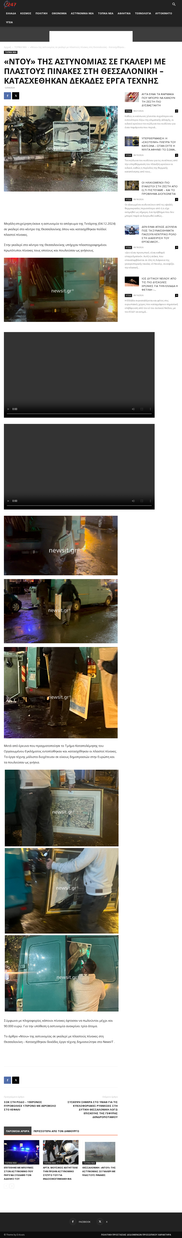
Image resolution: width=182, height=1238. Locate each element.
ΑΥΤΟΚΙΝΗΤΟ (163, 13)
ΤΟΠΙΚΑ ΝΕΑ (105, 13)
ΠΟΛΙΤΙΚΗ (41, 13)
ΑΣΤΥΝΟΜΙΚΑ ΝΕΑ (82, 13)
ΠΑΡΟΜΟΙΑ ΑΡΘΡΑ (17, 1131)
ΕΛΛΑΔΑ (11, 13)
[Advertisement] (91, 36)
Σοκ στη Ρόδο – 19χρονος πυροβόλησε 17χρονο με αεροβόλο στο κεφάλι (30, 1105)
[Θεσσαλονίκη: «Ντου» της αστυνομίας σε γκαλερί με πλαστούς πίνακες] (100, 1152)
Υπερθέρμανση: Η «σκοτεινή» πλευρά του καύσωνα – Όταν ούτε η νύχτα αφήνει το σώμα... (159, 143)
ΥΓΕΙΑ (9, 22)
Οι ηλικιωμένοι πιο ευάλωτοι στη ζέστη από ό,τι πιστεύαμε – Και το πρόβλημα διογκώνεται (160, 188)
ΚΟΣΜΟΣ (25, 13)
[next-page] (12, 1186)
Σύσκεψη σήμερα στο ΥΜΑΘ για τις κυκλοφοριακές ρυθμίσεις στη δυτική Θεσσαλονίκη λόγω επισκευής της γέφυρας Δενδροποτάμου (93, 1109)
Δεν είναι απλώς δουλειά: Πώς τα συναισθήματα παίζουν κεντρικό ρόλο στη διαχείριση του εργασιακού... (159, 234)
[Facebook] (7, 95)
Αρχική (7, 47)
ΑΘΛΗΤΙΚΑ (124, 13)
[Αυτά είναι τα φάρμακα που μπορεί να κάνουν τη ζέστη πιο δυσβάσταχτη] (132, 97)
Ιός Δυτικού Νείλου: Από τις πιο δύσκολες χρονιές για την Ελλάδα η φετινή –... (160, 284)
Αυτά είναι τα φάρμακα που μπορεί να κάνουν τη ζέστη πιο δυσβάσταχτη (158, 99)
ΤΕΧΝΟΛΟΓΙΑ (143, 13)
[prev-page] (6, 1186)
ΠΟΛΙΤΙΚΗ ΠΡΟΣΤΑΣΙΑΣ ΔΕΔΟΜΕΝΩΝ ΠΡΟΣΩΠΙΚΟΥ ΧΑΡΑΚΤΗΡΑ (136, 1234)
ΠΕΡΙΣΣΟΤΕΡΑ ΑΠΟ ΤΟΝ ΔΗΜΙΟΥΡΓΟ (56, 1131)
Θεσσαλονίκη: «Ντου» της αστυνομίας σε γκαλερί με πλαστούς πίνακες (99, 1171)
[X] (15, 95)
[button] (174, 4)
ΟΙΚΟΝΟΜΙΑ (59, 13)
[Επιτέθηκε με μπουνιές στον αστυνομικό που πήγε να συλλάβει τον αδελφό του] (21, 1152)
